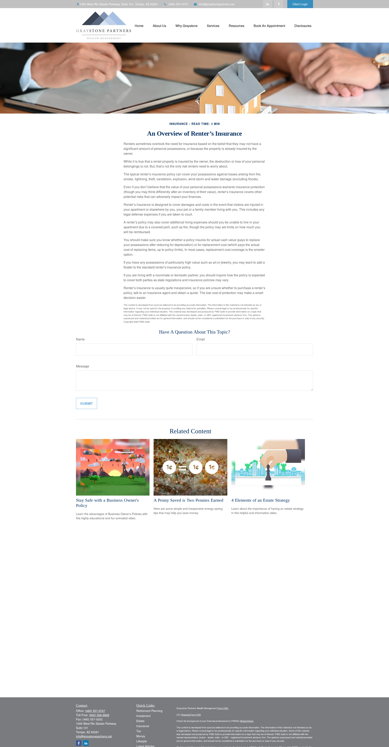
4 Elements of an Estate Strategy (260, 500)
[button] (139, 25)
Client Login (300, 4)
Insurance (142, 726)
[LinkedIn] (267, 4)
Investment (143, 716)
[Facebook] (278, 4)
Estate (140, 721)
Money (140, 736)
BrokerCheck (246, 720)
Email (201, 339)
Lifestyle (141, 741)
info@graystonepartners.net (216, 4)
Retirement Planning (149, 711)
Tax (138, 731)
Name (80, 339)
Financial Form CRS (191, 714)
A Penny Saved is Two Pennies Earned (188, 500)
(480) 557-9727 (178, 4)
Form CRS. (223, 708)
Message (82, 366)
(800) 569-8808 (99, 715)
